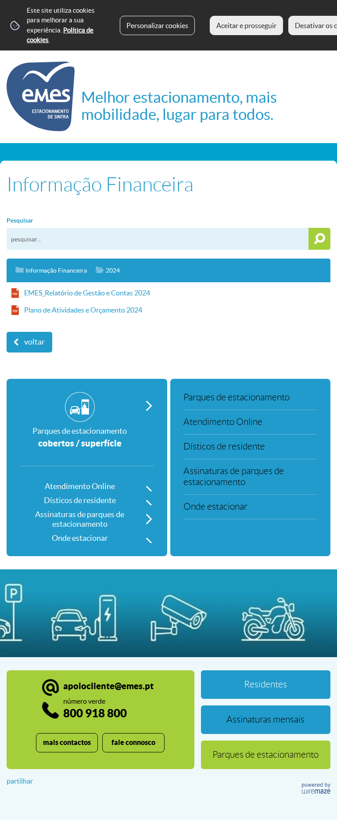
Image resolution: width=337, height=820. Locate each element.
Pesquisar (20, 220)
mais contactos (67, 742)
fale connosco (133, 742)
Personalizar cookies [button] (157, 25)
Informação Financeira (56, 270)
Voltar (34, 342)
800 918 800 (95, 708)
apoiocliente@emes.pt (108, 686)
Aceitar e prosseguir (246, 25)
